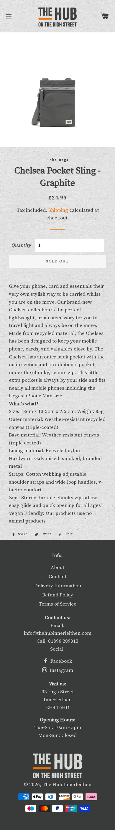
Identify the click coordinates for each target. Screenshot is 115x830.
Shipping (58, 210)
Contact (57, 576)
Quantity (21, 245)
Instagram (60, 670)
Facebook (60, 661)
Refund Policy (57, 595)
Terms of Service (57, 604)
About (57, 567)
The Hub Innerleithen (66, 784)
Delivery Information (57, 586)
